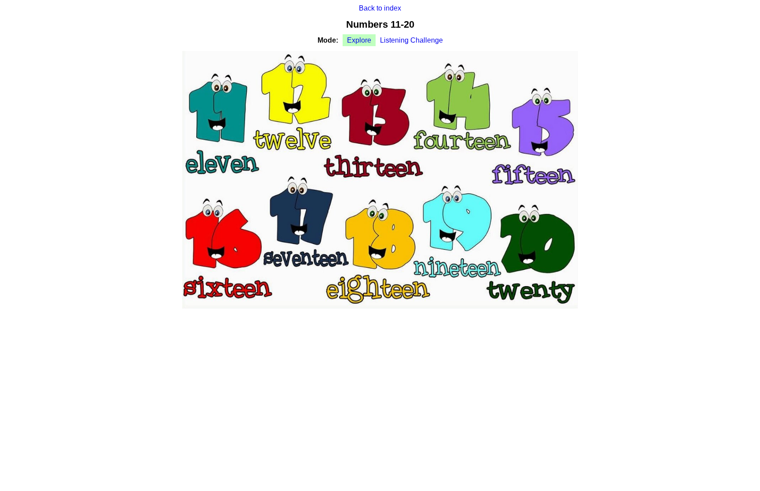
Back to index (380, 8)
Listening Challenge (411, 40)
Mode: (328, 40)
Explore (359, 40)
